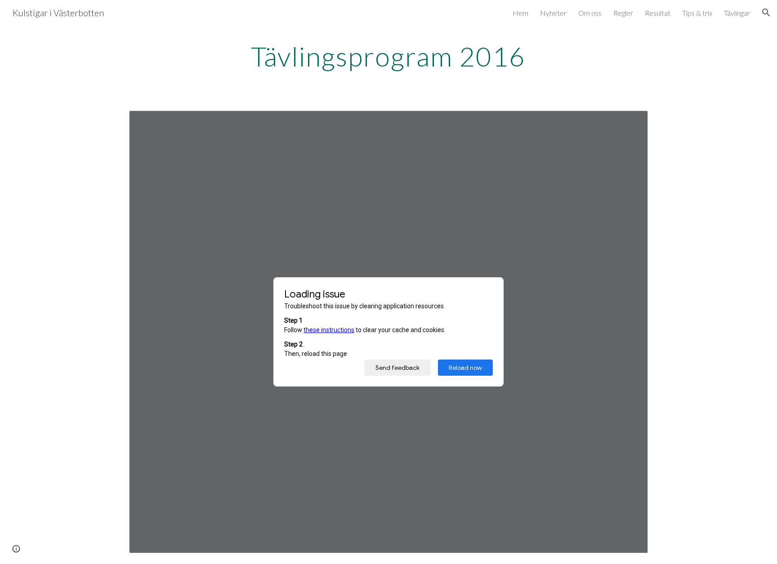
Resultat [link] (657, 13)
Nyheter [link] (553, 13)
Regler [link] (623, 13)
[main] (388, 56)
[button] (766, 12)
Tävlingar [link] (737, 13)
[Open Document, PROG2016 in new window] (631, 122)
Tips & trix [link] (697, 13)
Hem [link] (520, 13)
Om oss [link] (590, 13)
